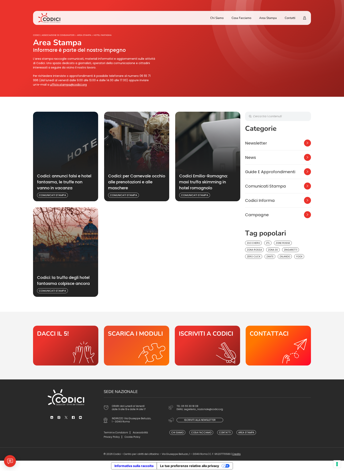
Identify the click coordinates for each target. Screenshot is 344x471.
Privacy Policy (112, 437)
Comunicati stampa (52, 195)
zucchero (253, 243)
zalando (285, 256)
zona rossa (254, 249)
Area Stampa (268, 18)
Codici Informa (260, 200)
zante (270, 256)
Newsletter (256, 143)
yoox (299, 256)
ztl (268, 243)
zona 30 (273, 249)
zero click (253, 256)
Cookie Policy (132, 437)
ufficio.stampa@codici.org (68, 85)
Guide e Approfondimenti (270, 172)
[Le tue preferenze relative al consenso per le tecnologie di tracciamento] (337, 464)
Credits (236, 454)
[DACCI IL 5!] (65, 345)
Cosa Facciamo (241, 18)
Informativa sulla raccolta (133, 466)
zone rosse (283, 243)
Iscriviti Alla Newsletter (200, 420)
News (250, 157)
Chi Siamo (217, 18)
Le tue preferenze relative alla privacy (189, 466)
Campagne (257, 215)
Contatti (290, 18)
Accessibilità (140, 432)
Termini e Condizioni (116, 432)
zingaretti (290, 249)
